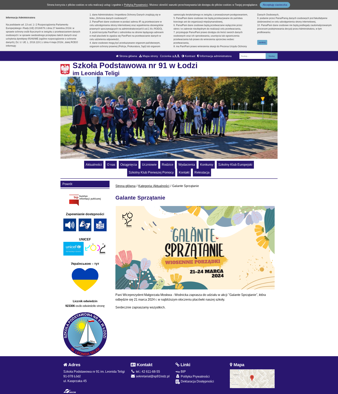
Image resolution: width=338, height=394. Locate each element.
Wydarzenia (186, 164)
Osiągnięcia (128, 164)
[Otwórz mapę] (252, 378)
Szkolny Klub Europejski (235, 164)
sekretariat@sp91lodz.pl (152, 376)
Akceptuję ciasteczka (275, 4)
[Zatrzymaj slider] (169, 155)
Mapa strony (150, 56)
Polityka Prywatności (195, 376)
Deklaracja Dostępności (197, 381)
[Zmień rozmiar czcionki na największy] (178, 56)
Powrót (67, 184)
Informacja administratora (215, 56)
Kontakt (184, 172)
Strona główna (128, 56)
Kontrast (189, 56)
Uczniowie (149, 164)
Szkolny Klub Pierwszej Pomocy (151, 172)
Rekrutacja (201, 172)
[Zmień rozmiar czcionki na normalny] (173, 56)
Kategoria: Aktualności (153, 186)
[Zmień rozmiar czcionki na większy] (175, 56)
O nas (111, 164)
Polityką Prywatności (136, 4)
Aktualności (94, 164)
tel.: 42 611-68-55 (147, 371)
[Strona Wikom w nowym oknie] (69, 391)
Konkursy (206, 164)
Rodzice (167, 164)
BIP (183, 371)
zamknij (262, 42)
